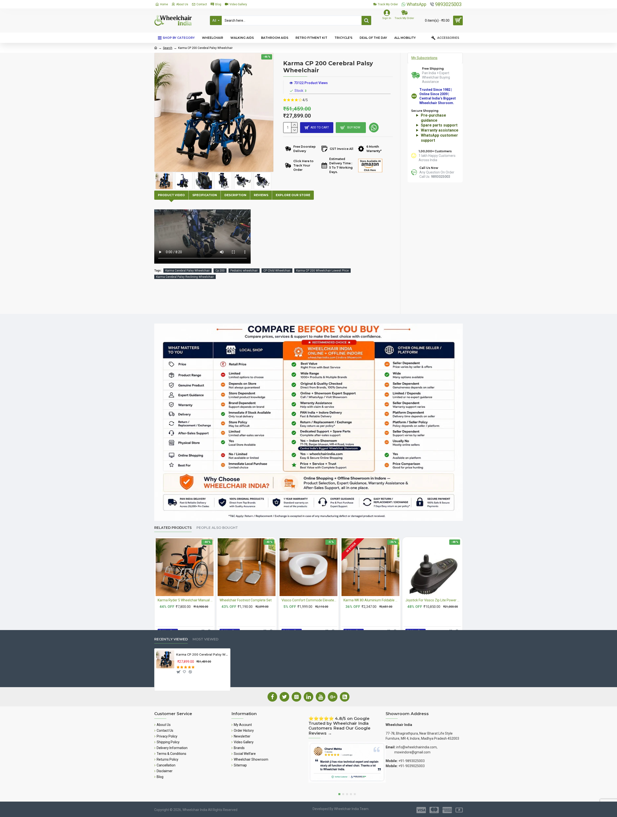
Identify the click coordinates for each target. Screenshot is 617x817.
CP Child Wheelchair (276, 270)
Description (235, 195)
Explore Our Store (293, 195)
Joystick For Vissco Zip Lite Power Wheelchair (433, 600)
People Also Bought (217, 528)
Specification (204, 195)
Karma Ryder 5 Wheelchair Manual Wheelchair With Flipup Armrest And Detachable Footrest (186, 600)
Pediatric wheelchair (244, 270)
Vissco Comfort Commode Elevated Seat (309, 600)
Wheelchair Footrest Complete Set (246, 600)
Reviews (261, 195)
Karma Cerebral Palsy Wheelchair (187, 270)
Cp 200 (220, 270)
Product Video (171, 195)
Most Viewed (205, 639)
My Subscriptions (424, 58)
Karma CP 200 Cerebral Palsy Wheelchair (202, 654)
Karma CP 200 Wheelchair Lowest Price (322, 270)
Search (167, 48)
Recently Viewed (171, 639)
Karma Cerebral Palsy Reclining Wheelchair (185, 277)
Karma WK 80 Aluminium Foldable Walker (371, 600)
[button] (339, 794)
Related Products (173, 528)
